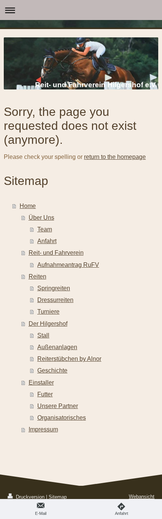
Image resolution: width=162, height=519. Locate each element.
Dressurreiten (55, 300)
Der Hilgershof (48, 323)
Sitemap (58, 497)
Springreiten (53, 288)
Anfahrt (47, 241)
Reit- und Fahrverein (56, 252)
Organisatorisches (61, 417)
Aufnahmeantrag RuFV (68, 265)
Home (28, 206)
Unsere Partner (57, 406)
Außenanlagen (57, 347)
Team (44, 229)
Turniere (48, 311)
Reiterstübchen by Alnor (69, 359)
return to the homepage (115, 157)
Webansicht (141, 496)
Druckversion (30, 497)
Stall (43, 335)
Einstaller (41, 382)
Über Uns (41, 217)
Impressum (43, 429)
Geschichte (52, 370)
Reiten (37, 276)
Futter (45, 394)
